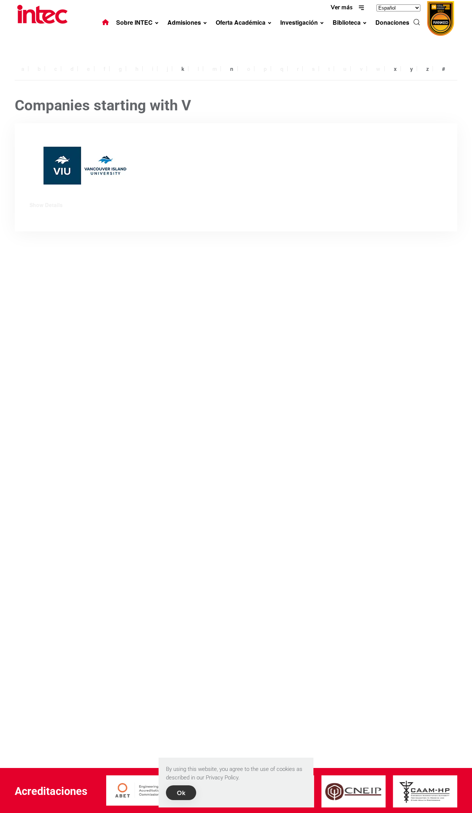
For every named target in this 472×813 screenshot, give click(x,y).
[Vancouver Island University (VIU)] (85, 165)
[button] (416, 22)
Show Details (46, 205)
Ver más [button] (342, 6)
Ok (181, 792)
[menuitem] (105, 22)
